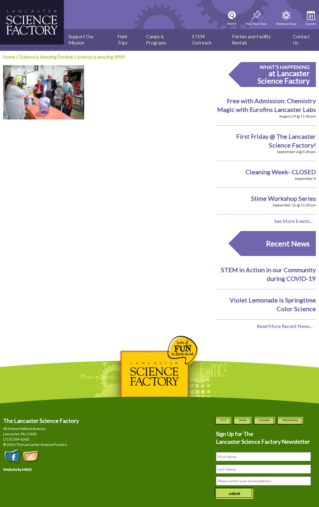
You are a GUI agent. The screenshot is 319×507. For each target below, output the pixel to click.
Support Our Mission (81, 40)
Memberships (290, 420)
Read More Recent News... (285, 326)
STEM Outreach (202, 40)
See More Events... (293, 221)
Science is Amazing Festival (46, 57)
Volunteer (264, 420)
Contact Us (301, 40)
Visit (223, 420)
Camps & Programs (156, 40)
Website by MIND (17, 469)
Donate (243, 420)
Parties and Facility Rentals (251, 40)
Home (9, 57)
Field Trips (122, 40)
